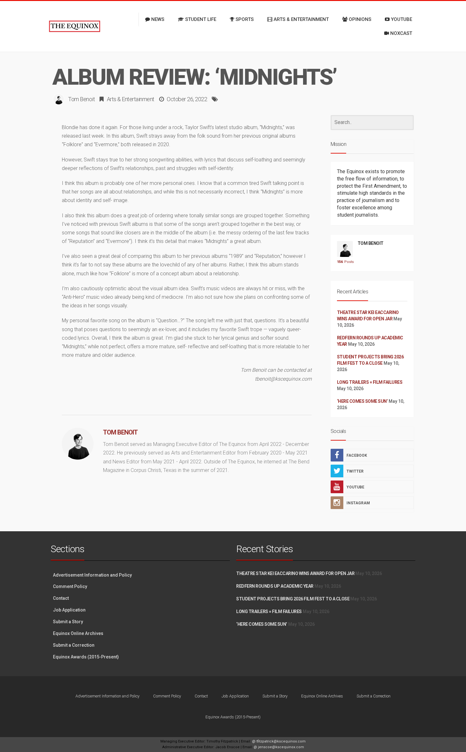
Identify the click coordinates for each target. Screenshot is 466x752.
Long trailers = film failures (370, 382)
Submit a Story (68, 621)
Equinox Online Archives (78, 633)
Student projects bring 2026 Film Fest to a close (292, 598)
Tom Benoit (81, 99)
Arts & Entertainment (130, 99)
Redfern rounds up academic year (275, 586)
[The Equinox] (74, 26)
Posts (345, 262)
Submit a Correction (73, 645)
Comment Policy (70, 586)
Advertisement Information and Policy (92, 575)
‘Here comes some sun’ (362, 401)
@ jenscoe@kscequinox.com (279, 747)
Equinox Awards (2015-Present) (86, 656)
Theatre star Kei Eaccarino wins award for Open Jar (295, 573)
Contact (61, 598)
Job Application (69, 609)
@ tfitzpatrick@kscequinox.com (279, 741)
